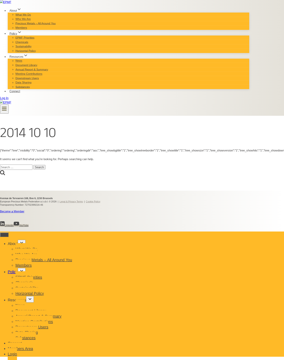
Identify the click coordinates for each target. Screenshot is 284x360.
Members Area (20, 348)
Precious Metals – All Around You (35, 23)
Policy (13, 272)
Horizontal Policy (25, 50)
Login (12, 354)
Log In (4, 98)
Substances (22, 86)
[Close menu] (4, 234)
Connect (14, 91)
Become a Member (12, 211)
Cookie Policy (93, 201)
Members (21, 27)
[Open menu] (4, 109)
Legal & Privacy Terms (71, 201)
